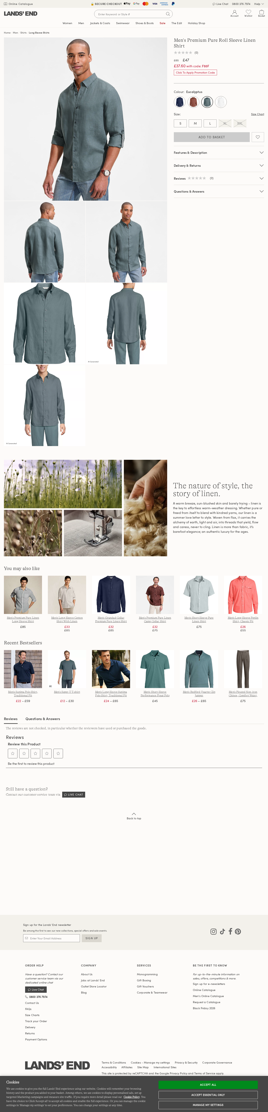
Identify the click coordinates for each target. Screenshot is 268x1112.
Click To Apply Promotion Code (195, 72)
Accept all (208, 1084)
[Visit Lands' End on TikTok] (221, 932)
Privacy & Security (186, 1062)
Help (257, 4)
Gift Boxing (144, 980)
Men (15, 32)
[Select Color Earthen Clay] (193, 102)
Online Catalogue (20, 4)
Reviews (11, 718)
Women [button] (67, 23)
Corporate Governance (217, 1062)
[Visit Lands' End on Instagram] (214, 932)
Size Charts (32, 1015)
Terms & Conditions (114, 1062)
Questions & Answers (189, 191)
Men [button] (81, 23)
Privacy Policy (178, 1073)
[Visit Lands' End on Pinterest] (236, 932)
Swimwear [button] (122, 23)
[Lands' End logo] (57, 1065)
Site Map (143, 1067)
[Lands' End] (20, 13)
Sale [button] (162, 23)
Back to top (134, 818)
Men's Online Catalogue (208, 996)
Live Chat (222, 4)
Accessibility (109, 1067)
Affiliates (126, 1067)
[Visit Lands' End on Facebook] (229, 932)
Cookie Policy (132, 1096)
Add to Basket (212, 137)
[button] (12, 753)
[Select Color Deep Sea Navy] (180, 102)
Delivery (30, 1027)
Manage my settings (208, 1105)
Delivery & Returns (187, 165)
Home (7, 32)
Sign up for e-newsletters (209, 984)
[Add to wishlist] (258, 137)
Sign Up (92, 938)
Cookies (136, 1062)
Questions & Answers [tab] (43, 718)
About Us (86, 974)
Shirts (23, 32)
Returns (30, 1033)
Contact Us (32, 1003)
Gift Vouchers (145, 986)
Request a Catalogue (206, 1002)
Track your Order (36, 1021)
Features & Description (190, 152)
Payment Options (36, 1039)
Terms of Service (204, 1073)
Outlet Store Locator (94, 986)
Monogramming (147, 974)
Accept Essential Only (208, 1095)
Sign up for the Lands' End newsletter (47, 925)
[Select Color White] (221, 102)
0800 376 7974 (241, 4)
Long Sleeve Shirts (39, 32)
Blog (84, 992)
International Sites (165, 1067)
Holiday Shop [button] (196, 23)
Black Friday (204, 1008)
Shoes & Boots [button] (145, 23)
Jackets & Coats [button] (100, 23)
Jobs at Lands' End (93, 980)
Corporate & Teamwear (152, 992)
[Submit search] (168, 14)
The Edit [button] (176, 23)
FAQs (28, 1009)
